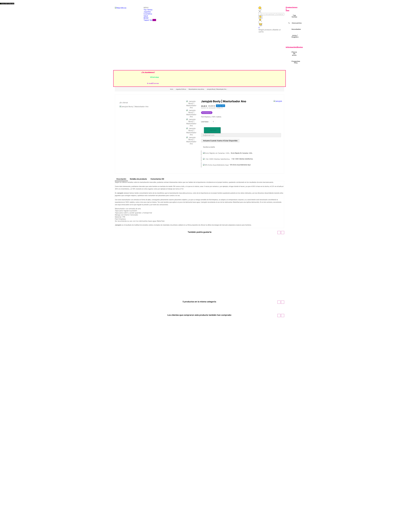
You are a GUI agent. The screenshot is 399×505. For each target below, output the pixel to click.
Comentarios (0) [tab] (157, 179)
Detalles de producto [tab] (138, 179)
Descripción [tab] (121, 179)
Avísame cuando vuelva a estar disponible (220, 141)
